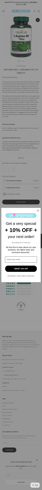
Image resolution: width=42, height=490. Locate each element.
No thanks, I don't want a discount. (21, 276)
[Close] (38, 210)
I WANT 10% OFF (21, 269)
